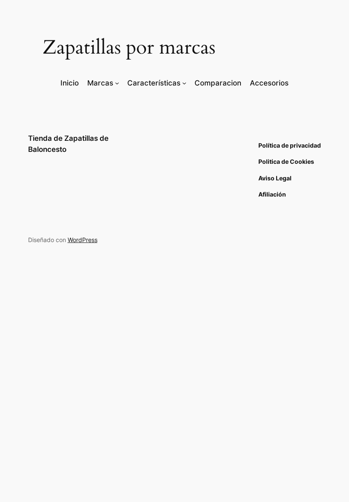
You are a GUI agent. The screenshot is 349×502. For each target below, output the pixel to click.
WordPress (82, 239)
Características (153, 83)
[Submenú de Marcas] (117, 83)
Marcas (100, 83)
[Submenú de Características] (184, 83)
